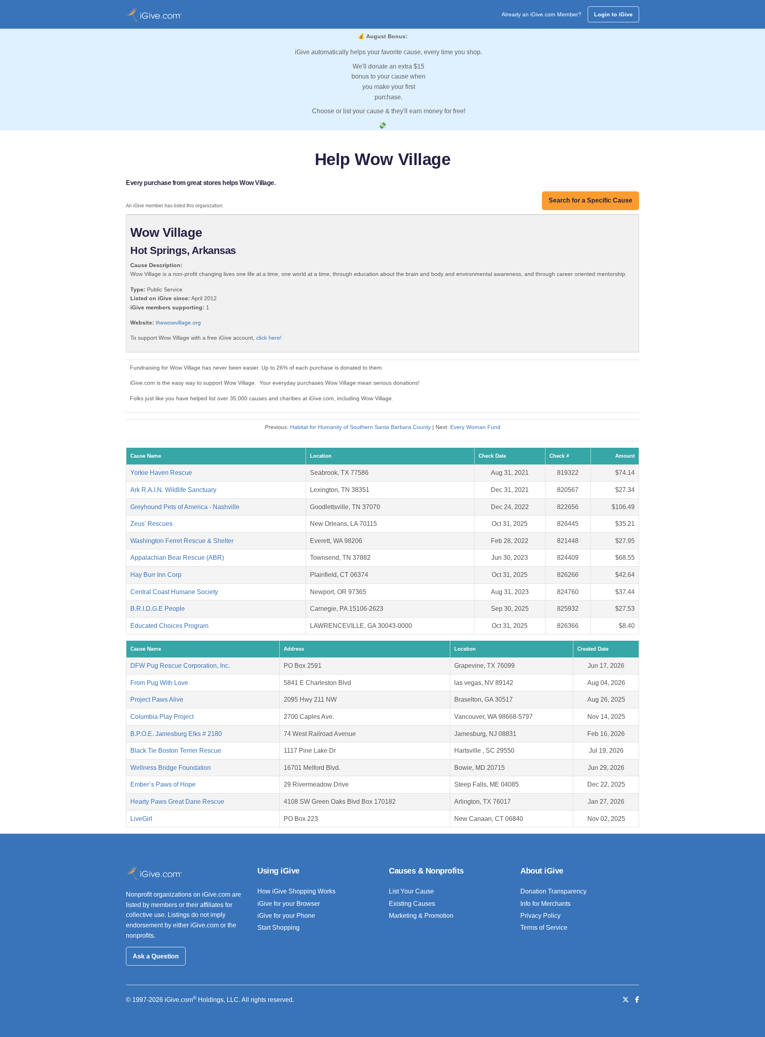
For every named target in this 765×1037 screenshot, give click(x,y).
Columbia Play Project (162, 716)
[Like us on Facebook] (637, 999)
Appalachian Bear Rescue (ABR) (177, 557)
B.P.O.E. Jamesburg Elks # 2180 (176, 733)
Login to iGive (613, 14)
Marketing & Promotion (421, 915)
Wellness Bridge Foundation (170, 767)
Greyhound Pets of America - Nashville (184, 507)
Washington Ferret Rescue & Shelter (181, 540)
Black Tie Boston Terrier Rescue (175, 750)
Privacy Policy (540, 915)
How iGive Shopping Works (296, 891)
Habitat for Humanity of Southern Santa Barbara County (360, 427)
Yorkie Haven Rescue (161, 472)
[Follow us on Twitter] (625, 999)
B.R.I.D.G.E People (157, 608)
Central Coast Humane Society (174, 591)
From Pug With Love (159, 682)
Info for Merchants (545, 903)
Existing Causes (412, 903)
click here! (269, 338)
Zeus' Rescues (151, 523)
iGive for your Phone (286, 915)
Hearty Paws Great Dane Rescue (177, 801)
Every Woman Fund (475, 427)
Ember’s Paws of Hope (163, 784)
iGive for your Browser (288, 903)
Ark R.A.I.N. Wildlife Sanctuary (173, 489)
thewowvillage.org (178, 322)
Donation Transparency (553, 891)
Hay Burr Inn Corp (155, 574)
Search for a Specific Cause (590, 200)
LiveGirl (141, 818)
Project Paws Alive (156, 699)
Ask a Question (156, 956)
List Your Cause (411, 891)
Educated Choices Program (169, 625)
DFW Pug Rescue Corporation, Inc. (180, 665)
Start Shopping (278, 927)
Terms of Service (543, 927)
